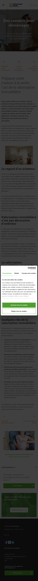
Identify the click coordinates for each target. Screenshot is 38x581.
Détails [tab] (16, 273)
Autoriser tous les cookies (19, 305)
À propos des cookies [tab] (29, 273)
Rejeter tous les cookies (19, 311)
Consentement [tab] (7, 273)
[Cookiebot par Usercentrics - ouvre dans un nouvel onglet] (28, 268)
